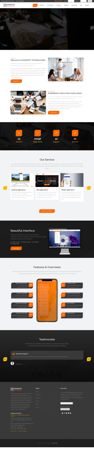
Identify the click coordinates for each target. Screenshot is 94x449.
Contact (87, 5)
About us (42, 5)
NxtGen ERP (54, 443)
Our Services (50, 5)
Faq (81, 5)
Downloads (74, 5)
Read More (15, 34)
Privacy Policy (14, 431)
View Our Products (47, 211)
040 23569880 (20, 1)
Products (59, 5)
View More (16, 248)
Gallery (37, 404)
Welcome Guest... (58, 1)
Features (66, 5)
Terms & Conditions (22, 431)
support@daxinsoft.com (8, 1)
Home (35, 5)
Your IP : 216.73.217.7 (65, 406)
